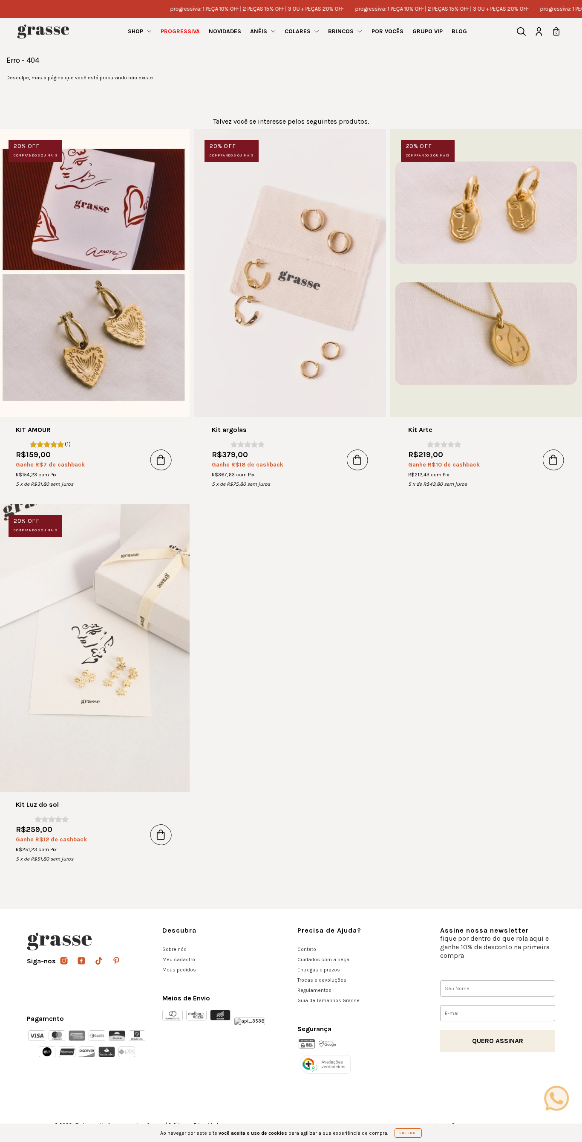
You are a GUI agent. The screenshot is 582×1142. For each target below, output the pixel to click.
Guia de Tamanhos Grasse (328, 1000)
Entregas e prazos (318, 970)
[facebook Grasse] (82, 961)
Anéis (259, 31)
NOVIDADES (225, 31)
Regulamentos (314, 990)
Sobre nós (174, 949)
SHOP (136, 31)
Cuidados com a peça (323, 959)
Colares (298, 31)
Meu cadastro (178, 959)
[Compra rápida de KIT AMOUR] (161, 459)
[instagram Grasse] (64, 961)
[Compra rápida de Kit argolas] (357, 459)
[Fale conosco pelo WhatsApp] (556, 1098)
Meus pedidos (179, 970)
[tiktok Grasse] (99, 961)
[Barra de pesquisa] (521, 33)
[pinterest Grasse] (116, 961)
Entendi (408, 1133)
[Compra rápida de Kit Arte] (553, 459)
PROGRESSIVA (180, 31)
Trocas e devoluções (321, 980)
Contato (306, 949)
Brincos (341, 31)
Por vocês (387, 31)
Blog (459, 31)
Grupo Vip (427, 31)
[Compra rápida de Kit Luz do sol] (161, 834)
